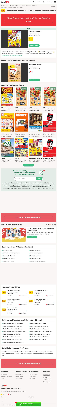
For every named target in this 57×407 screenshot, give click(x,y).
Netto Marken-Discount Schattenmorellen (14, 331)
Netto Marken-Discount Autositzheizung (41, 331)
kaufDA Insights (47, 377)
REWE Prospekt (18, 378)
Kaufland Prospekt (19, 376)
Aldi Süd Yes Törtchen (9, 255)
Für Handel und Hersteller (7, 376)
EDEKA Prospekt (18, 374)
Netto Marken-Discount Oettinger (39, 337)
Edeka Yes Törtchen (35, 258)
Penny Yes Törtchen (35, 250)
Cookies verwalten (32, 401)
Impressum (31, 397)
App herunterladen (47, 379)
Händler (8, 5)
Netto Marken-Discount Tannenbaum (40, 334)
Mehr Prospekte (29, 165)
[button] (28, 38)
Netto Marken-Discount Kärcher (11, 337)
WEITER (28, 21)
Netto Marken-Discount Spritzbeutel (13, 323)
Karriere (2, 378)
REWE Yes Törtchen (8, 261)
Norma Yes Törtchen (35, 255)
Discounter (14, 5)
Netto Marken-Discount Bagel (38, 323)
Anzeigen (53, 6)
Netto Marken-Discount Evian (38, 339)
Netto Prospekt (32, 376)
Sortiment (34, 5)
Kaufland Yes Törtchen (9, 258)
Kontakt (30, 399)
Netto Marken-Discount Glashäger (12, 334)
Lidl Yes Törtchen (7, 250)
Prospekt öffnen (34, 45)
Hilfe (2, 397)
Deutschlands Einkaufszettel (46, 375)
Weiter (39, 178)
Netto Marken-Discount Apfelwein (12, 326)
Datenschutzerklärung (42, 186)
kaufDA (2, 5)
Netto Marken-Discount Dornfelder (39, 328)
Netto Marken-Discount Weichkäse (12, 339)
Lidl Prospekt (32, 378)
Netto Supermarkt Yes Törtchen (11, 253)
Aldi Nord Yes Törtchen (36, 253)
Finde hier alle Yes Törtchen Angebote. (12, 55)
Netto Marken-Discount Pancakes (39, 326)
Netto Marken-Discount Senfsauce (12, 328)
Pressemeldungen (47, 382)
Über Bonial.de (4, 374)
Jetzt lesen (32, 237)
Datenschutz (4, 399)
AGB (2, 401)
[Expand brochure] (14, 39)
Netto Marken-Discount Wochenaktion (13, 342)
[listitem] (7, 99)
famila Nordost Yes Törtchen (37, 261)
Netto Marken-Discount (24, 5)
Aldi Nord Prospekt (33, 374)
